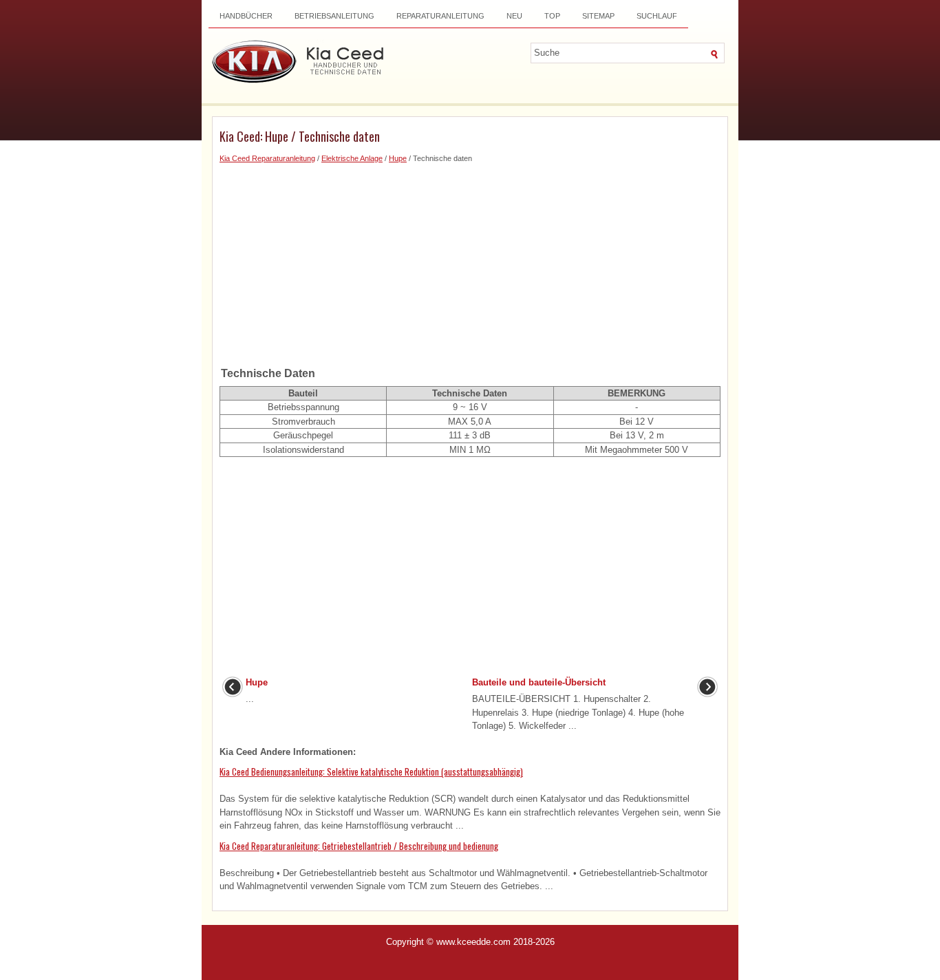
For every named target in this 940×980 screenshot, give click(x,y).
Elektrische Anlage (352, 158)
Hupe (398, 158)
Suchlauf (657, 16)
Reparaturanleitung (440, 16)
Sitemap (598, 16)
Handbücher (246, 16)
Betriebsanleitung (334, 16)
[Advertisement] (470, 260)
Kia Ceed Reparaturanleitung (267, 158)
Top (552, 16)
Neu (514, 16)
